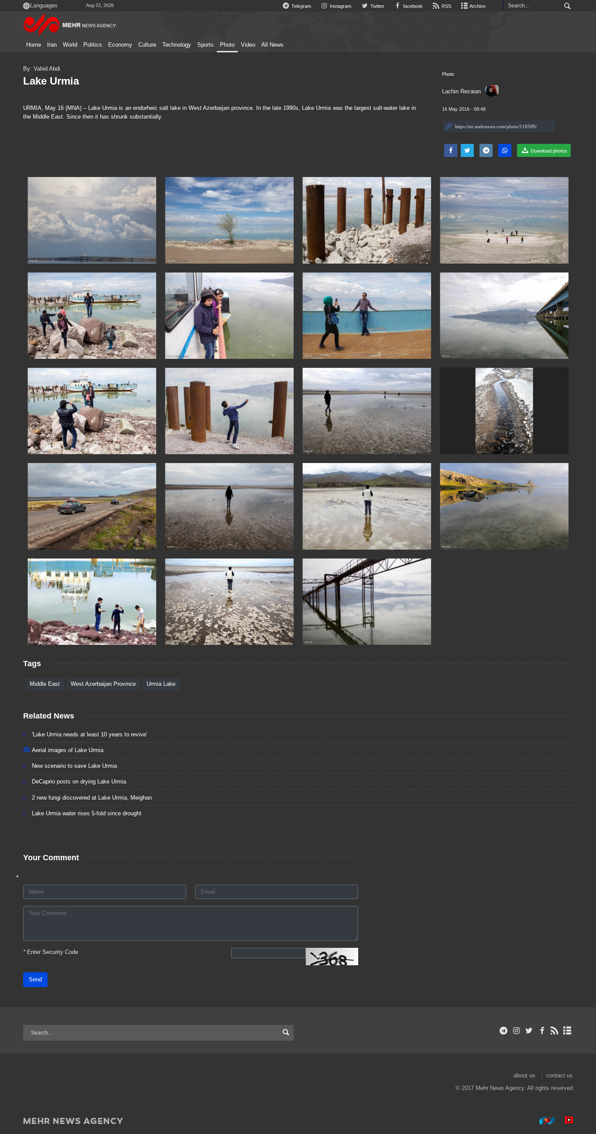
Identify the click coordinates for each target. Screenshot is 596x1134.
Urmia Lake (161, 684)
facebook (412, 6)
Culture (147, 45)
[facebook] (541, 1030)
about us (524, 1075)
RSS (445, 6)
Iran (52, 45)
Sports (205, 45)
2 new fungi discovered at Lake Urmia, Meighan (92, 797)
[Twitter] (529, 1030)
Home (33, 45)
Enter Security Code (50, 952)
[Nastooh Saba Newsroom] (543, 1120)
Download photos (548, 150)
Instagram (340, 6)
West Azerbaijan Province (103, 684)
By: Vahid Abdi (41, 68)
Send (35, 979)
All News (272, 45)
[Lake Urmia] (91, 220)
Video (248, 45)
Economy (120, 45)
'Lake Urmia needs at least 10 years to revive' (89, 734)
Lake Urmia (51, 81)
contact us (559, 1075)
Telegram (300, 6)
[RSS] (554, 1030)
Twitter (376, 6)
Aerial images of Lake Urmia (67, 750)
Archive (477, 6)
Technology (176, 45)
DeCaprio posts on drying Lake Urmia (79, 781)
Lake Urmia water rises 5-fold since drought (86, 813)
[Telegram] (503, 1030)
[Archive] (567, 1030)
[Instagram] (516, 1030)
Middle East (45, 684)
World (70, 45)
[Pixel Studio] (564, 1120)
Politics (92, 45)
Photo (227, 45)
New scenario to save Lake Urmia (74, 766)
